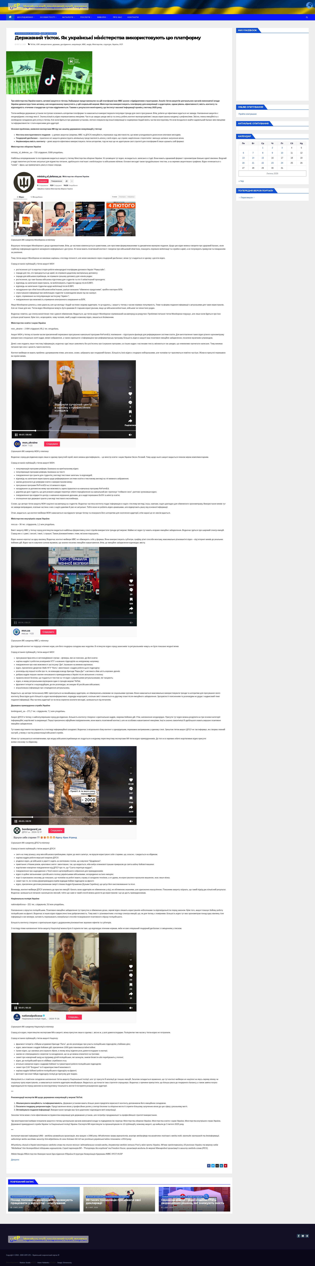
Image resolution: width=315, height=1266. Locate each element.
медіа (89, 44)
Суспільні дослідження (45, 1196)
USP (38, 44)
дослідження (66, 44)
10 (282, 153)
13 (243, 158)
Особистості (47, 17)
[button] (307, 17)
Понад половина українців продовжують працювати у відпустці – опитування (42, 1201)
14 (253, 158)
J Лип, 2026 (17, 1207)
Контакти (133, 17)
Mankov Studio (25, 1263)
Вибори (101, 17)
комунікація (76, 44)
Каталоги (67, 17)
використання (46, 44)
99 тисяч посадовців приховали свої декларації (113, 1201)
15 (263, 158)
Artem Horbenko (43, 1263)
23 (272, 163)
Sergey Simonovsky (64, 1263)
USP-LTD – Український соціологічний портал (41, 1255)
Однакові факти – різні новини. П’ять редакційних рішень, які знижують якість (192, 1201)
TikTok (32, 44)
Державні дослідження (95, 1196)
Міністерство (97, 44)
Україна (115, 44)
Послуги (85, 17)
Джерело (15, 1160)
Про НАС (117, 17)
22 (263, 163)
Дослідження (25, 17)
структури (107, 44)
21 (253, 163)
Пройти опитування (248, 114)
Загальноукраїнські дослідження (27, 33)
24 (282, 163)
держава (56, 44)
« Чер (241, 181)
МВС (84, 44)
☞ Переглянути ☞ (247, 198)
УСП (121, 44)
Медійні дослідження (48, 33)
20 (243, 163)
